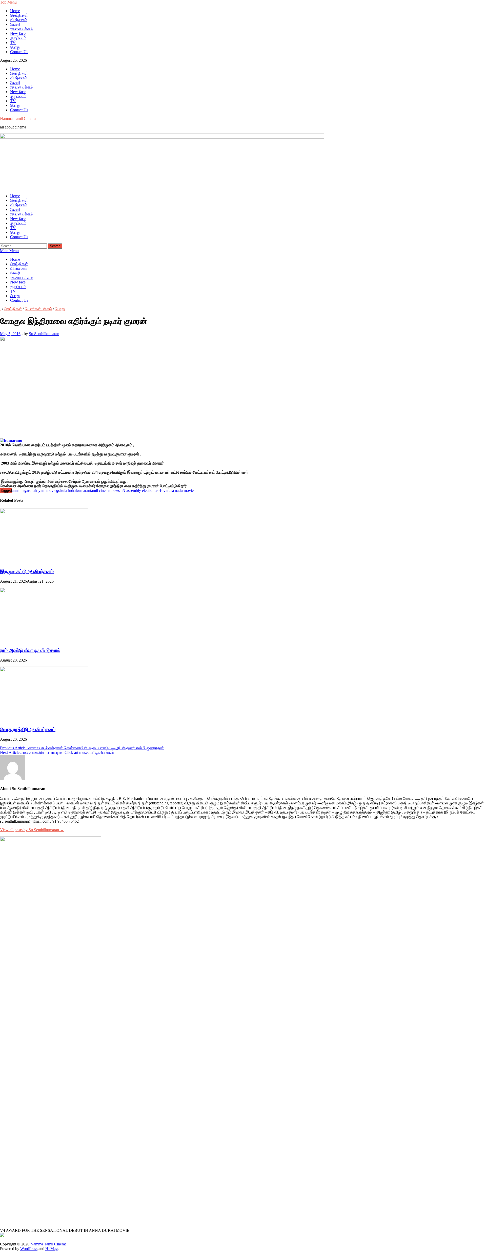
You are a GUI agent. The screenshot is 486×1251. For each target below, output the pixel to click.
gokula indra (66, 490)
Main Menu (9, 251)
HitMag (51, 1248)
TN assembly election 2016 (142, 490)
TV (13, 42)
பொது (15, 47)
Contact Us (19, 52)
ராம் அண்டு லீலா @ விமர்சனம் (30, 650)
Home (15, 11)
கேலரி (15, 24)
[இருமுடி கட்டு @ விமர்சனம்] (44, 561)
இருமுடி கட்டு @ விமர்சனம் (27, 571)
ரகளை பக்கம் (21, 29)
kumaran (83, 490)
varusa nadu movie (179, 490)
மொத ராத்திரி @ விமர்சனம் (27, 729)
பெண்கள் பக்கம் (38, 309)
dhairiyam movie (42, 490)
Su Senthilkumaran (44, 334)
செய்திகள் (19, 15)
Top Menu (8, 2)
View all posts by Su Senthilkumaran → (32, 830)
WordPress (28, 1248)
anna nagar (20, 490)
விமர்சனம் (18, 20)
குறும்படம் (18, 38)
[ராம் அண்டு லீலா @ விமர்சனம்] (44, 641)
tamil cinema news (105, 490)
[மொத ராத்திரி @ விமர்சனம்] (44, 719)
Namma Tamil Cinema (18, 118)
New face (18, 33)
